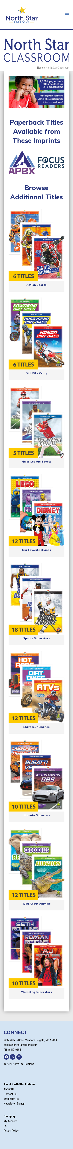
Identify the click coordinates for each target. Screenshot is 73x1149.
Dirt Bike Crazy (36, 373)
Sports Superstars (36, 638)
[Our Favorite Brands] (37, 510)
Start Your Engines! (36, 727)
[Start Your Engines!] (37, 687)
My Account (10, 1121)
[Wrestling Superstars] (37, 952)
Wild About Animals (36, 903)
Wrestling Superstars (36, 992)
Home (40, 67)
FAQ (6, 1126)
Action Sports (36, 285)
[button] (67, 14)
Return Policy (11, 1130)
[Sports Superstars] (37, 599)
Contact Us (10, 1094)
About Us (9, 1089)
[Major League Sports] (37, 422)
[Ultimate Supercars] (37, 776)
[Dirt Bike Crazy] (37, 333)
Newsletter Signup (14, 1103)
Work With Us (11, 1099)
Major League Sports (36, 461)
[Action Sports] (37, 245)
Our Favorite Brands (36, 550)
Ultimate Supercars (37, 815)
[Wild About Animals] (37, 864)
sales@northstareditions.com (20, 1045)
